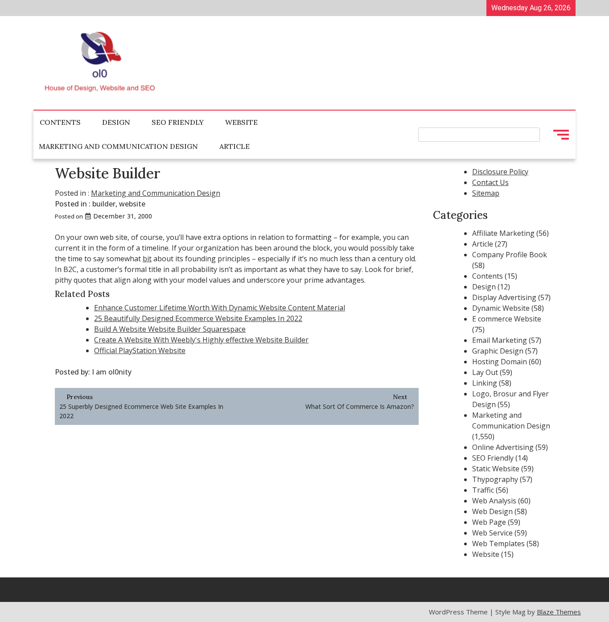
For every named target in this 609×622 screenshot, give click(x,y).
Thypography (495, 479)
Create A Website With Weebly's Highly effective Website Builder (201, 340)
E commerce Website (506, 319)
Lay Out (485, 372)
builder (103, 204)
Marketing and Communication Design (118, 146)
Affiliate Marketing (503, 233)
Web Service (492, 533)
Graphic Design (497, 351)
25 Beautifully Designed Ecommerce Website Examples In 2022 (198, 318)
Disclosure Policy (500, 172)
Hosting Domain (499, 362)
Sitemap (485, 193)
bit (147, 259)
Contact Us (490, 182)
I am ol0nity (112, 372)
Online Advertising (503, 447)
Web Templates (498, 543)
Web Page (489, 522)
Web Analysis (494, 501)
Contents (60, 122)
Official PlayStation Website (139, 350)
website (132, 204)
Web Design (492, 511)
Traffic (483, 490)
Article (234, 146)
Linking (484, 383)
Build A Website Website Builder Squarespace (170, 329)
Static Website (495, 469)
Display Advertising (504, 297)
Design (116, 122)
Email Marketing (499, 340)
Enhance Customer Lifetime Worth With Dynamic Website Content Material (219, 308)
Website (241, 122)
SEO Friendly (178, 122)
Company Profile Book (509, 255)
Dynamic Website (501, 308)
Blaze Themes (559, 611)
